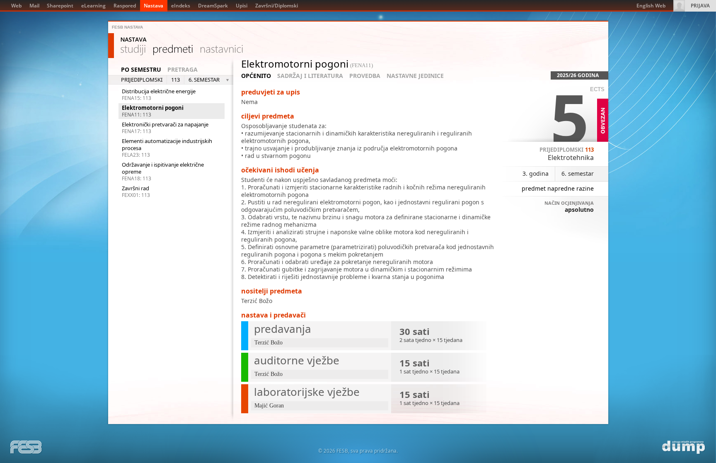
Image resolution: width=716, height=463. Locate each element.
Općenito (256, 76)
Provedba (364, 76)
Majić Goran (269, 405)
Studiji (133, 50)
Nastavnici (222, 50)
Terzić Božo (256, 301)
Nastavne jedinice (415, 76)
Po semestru (141, 69)
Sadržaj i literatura (310, 76)
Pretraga (182, 69)
